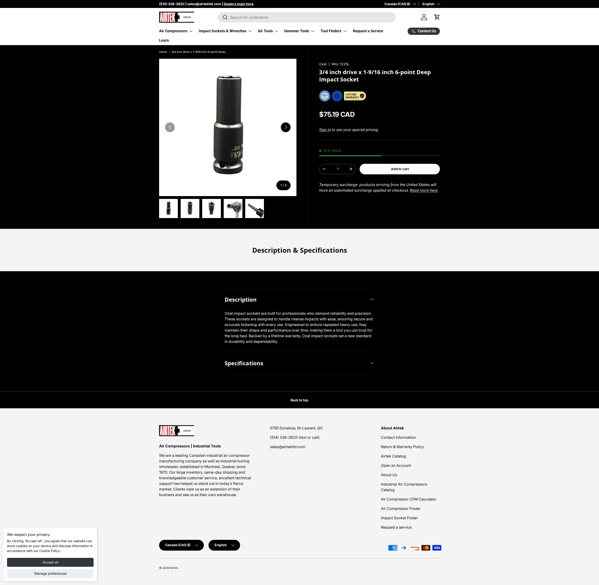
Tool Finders (331, 31)
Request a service (396, 527)
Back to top (299, 400)
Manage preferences (50, 573)
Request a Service (368, 31)
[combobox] (306, 17)
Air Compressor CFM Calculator (409, 499)
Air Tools (265, 31)
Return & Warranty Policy (402, 446)
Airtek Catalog (393, 456)
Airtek (174, 568)
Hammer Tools (296, 31)
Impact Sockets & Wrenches (222, 31)
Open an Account (396, 465)
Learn (164, 40)
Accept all (50, 562)
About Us (389, 474)
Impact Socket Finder (399, 518)
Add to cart (400, 169)
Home (163, 52)
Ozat (323, 64)
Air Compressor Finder (400, 508)
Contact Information (398, 437)
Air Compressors (173, 31)
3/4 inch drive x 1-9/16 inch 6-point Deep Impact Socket (200, 52)
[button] (437, 17)
